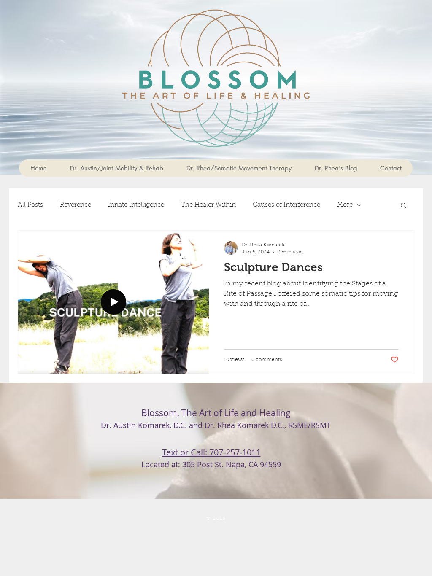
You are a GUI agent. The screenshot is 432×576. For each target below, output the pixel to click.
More (345, 205)
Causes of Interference (286, 205)
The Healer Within (208, 205)
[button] (404, 206)
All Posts (30, 205)
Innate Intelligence (136, 205)
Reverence (75, 205)
